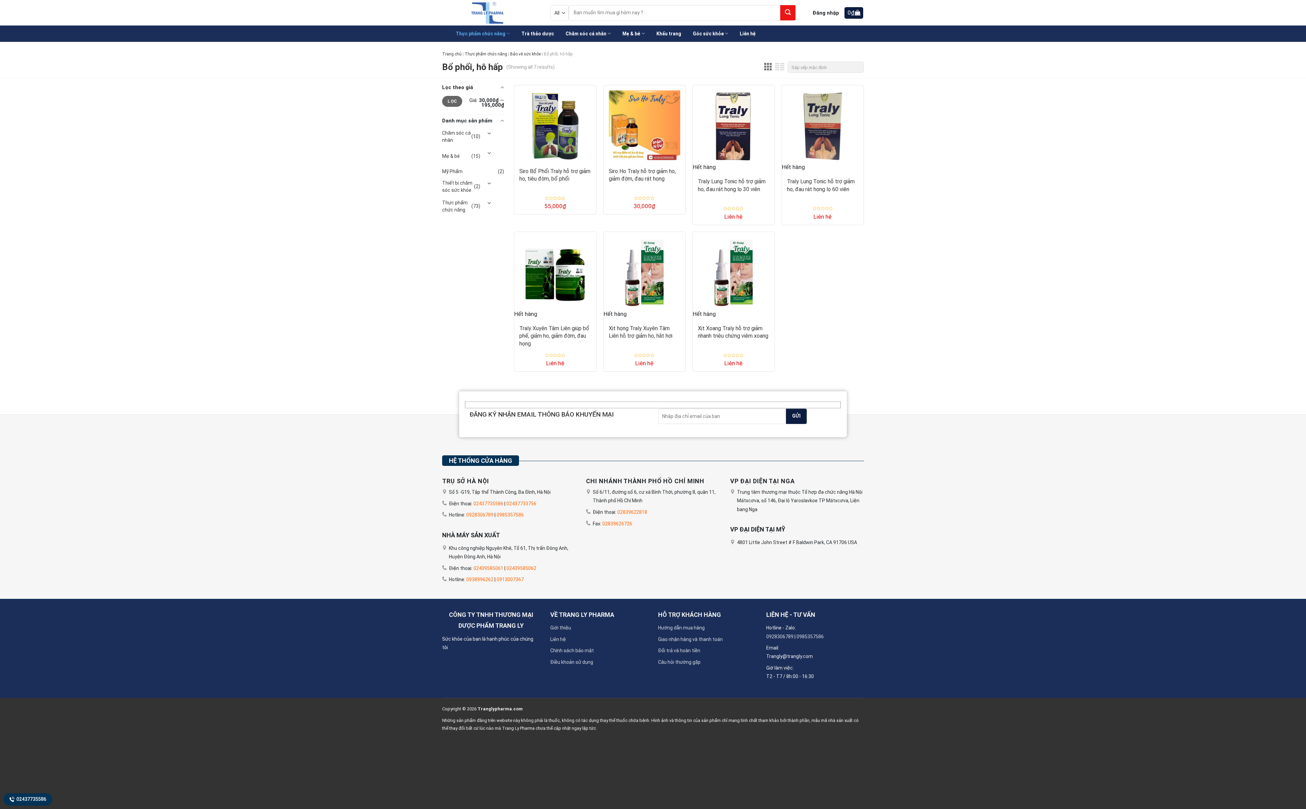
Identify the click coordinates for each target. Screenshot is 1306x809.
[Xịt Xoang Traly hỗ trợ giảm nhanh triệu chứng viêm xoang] (733, 270)
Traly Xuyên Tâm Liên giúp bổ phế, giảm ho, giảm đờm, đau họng (554, 336)
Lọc (452, 101)
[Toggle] (489, 134)
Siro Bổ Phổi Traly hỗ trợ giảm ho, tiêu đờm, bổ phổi (554, 175)
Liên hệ (558, 639)
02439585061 (488, 568)
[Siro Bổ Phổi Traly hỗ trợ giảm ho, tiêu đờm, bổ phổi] (555, 123)
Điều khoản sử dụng (571, 662)
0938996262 (479, 579)
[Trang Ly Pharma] (486, 13)
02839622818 (632, 512)
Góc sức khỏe (708, 33)
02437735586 (31, 799)
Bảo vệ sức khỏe (525, 54)
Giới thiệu (560, 627)
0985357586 (510, 515)
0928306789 (479, 515)
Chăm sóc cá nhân (586, 33)
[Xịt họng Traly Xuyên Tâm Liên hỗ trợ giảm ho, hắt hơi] (644, 270)
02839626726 (617, 523)
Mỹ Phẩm (452, 171)
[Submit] (788, 12)
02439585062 (521, 568)
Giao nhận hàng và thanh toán (690, 639)
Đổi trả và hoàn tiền (679, 650)
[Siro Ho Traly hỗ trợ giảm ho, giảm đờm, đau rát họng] (644, 123)
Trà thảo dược (537, 33)
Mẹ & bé (631, 33)
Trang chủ (452, 54)
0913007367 (510, 579)
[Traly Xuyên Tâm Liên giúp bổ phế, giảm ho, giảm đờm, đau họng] (555, 270)
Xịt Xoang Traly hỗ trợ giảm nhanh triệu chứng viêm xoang (733, 332)
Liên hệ (748, 33)
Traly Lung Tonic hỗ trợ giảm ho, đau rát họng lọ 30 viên (732, 185)
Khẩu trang (668, 33)
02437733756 (521, 503)
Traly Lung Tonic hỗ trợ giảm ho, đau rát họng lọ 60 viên (821, 185)
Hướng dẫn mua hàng (681, 627)
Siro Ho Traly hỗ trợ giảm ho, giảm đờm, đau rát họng (642, 175)
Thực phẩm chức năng (480, 33)
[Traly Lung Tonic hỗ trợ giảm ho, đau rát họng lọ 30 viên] (733, 123)
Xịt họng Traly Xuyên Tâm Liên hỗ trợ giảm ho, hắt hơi (640, 332)
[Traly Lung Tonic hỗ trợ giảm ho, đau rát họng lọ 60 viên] (823, 123)
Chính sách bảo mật (572, 650)
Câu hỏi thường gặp (679, 662)
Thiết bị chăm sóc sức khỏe (457, 186)
